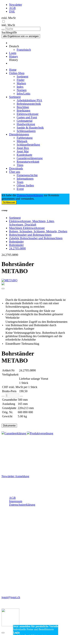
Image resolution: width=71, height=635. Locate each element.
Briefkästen (23, 110)
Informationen (25, 178)
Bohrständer (16, 241)
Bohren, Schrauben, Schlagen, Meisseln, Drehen (38, 231)
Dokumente (9, 425)
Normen (22, 90)
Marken (21, 83)
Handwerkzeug (26, 124)
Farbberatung (25, 137)
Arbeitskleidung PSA (29, 100)
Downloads (16, 168)
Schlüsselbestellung (28, 144)
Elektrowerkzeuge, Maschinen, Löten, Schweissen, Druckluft (32, 223)
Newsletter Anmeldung (15, 476)
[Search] (3, 29)
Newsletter (15, 4)
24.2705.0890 (17, 248)
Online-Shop (16, 73)
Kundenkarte (24, 154)
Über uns (14, 171)
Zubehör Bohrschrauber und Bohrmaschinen (35, 238)
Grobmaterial (24, 120)
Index (20, 86)
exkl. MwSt (9, 17)
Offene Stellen (25, 185)
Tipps (20, 165)
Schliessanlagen (26, 131)
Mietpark (22, 141)
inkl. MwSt (8, 25)
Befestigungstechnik (29, 103)
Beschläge (23, 107)
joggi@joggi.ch (11, 597)
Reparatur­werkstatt (28, 161)
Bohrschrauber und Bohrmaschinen (30, 234)
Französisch (24, 49)
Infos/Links (23, 93)
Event (20, 188)
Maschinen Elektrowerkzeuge (27, 228)
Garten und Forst (27, 117)
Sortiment (22, 76)
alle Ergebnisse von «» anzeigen (21, 36)
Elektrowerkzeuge (27, 114)
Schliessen (9, 202)
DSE (12, 11)
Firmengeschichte (27, 175)
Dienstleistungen (19, 134)
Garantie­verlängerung (30, 158)
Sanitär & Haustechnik (30, 127)
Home (12, 69)
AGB (12, 8)
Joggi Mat (23, 151)
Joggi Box (23, 148)
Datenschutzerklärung (30, 195)
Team (20, 182)
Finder (20, 80)
